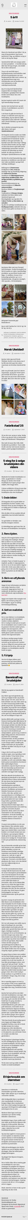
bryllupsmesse (20, 334)
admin (9, 21)
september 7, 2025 (19, 429)
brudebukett (12, 332)
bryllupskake (11, 334)
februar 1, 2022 (19, 471)
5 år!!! (14, 17)
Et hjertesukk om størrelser (14, 1078)
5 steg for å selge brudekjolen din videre (14, 464)
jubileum (6, 337)
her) (5, 595)
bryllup (5, 334)
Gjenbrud (9, 1217)
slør (15, 337)
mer (3, 595)
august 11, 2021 (19, 1084)
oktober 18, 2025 (19, 21)
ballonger (6, 332)
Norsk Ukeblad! (14, 349)
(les (25, 593)
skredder (11, 337)
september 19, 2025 (19, 353)
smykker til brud (21, 337)
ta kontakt (17, 1206)
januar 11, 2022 (19, 684)
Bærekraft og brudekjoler (14, 679)
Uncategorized (14, 13)
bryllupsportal (7, 336)
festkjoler (14, 336)
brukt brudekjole (21, 332)
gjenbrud (20, 336)
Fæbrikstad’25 (14, 425)
